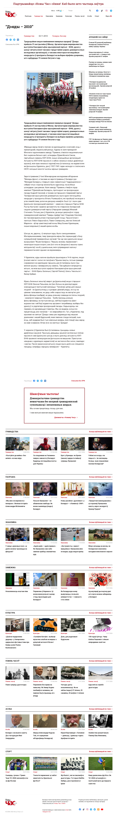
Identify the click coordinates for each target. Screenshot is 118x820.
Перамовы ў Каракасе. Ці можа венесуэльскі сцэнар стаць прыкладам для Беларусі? (44, 595)
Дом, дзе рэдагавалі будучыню (69, 638)
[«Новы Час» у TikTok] (101, 10)
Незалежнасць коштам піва (17, 591)
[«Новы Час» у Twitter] (94, 809)
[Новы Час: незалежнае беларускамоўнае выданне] (13, 13)
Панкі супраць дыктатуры (16, 685)
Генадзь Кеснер (59, 36)
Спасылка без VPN (12, 44)
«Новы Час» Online (59, 803)
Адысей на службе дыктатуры (96, 686)
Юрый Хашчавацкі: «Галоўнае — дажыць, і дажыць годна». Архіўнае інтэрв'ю (72, 735)
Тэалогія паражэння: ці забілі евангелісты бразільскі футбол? (45, 778)
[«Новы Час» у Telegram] (111, 10)
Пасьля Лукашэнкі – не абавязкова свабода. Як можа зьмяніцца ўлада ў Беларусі (43, 505)
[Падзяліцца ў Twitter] (14, 39)
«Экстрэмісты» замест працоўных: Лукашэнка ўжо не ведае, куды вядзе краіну (72, 549)
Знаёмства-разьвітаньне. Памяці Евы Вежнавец (98, 734)
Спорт (97, 16)
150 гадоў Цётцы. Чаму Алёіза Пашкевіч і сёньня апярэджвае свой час (98, 639)
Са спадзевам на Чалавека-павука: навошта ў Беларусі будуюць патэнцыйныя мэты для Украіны (45, 459)
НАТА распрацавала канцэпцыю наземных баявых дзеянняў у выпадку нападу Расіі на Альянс (100, 119)
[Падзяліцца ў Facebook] (7, 39)
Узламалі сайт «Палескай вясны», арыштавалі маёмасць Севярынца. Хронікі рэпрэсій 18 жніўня (100, 130)
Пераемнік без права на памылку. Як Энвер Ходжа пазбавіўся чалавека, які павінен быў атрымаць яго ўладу (43, 690)
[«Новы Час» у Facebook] (97, 10)
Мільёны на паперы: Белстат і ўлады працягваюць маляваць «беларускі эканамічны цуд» (100, 74)
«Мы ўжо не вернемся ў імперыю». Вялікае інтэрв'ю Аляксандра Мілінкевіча (17, 503)
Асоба (89, 16)
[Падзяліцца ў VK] (18, 39)
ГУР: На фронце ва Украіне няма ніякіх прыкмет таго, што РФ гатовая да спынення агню (100, 141)
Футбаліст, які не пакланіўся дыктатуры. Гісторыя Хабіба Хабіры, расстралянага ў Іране (72, 779)
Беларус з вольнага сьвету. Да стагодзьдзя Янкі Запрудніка (16, 735)
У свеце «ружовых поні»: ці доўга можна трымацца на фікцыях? (16, 549)
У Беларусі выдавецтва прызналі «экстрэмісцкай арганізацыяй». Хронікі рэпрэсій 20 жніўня (100, 85)
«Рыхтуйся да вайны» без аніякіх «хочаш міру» (16, 456)
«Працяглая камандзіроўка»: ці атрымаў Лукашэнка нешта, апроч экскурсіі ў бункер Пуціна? (100, 505)
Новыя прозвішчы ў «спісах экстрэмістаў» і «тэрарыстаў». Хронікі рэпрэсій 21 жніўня (100, 54)
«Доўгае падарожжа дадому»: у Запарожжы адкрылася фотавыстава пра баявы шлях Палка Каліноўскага (17, 642)
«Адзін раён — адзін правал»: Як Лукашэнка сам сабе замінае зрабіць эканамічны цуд (44, 550)
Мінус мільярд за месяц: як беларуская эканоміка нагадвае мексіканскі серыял (100, 549)
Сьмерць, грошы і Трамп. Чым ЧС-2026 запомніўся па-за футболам (17, 778)
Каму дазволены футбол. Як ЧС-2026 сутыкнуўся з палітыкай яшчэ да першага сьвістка (99, 779)
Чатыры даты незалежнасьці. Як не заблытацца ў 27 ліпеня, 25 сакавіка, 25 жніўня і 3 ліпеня (72, 689)
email (67, 810)
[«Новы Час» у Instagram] (106, 10)
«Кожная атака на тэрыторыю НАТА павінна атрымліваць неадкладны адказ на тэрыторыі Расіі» (100, 97)
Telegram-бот (46, 812)
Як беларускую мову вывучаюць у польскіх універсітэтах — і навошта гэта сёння (71, 595)
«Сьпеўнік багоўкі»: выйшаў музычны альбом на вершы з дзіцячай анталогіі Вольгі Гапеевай (45, 641)
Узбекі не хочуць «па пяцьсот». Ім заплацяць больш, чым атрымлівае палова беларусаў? (98, 459)
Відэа (108, 16)
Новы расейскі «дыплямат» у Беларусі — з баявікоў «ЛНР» (72, 502)
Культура (68, 16)
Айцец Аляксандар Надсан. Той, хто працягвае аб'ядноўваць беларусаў (44, 735)
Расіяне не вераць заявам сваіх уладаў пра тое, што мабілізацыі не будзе (100, 64)
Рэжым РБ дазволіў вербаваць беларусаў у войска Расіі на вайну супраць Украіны (100, 44)
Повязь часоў (80, 16)
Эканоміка (49, 16)
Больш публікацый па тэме (100, 432)
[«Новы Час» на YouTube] (102, 809)
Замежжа (59, 16)
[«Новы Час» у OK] (98, 809)
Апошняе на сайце (98, 37)
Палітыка (28, 16)
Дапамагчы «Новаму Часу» (65, 417)
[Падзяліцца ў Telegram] (10, 39)
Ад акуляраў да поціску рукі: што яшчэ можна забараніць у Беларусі (99, 594)
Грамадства (38, 16)
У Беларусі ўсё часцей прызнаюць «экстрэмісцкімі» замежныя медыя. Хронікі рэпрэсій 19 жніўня (99, 109)
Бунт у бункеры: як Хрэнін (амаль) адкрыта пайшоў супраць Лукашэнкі (71, 458)
